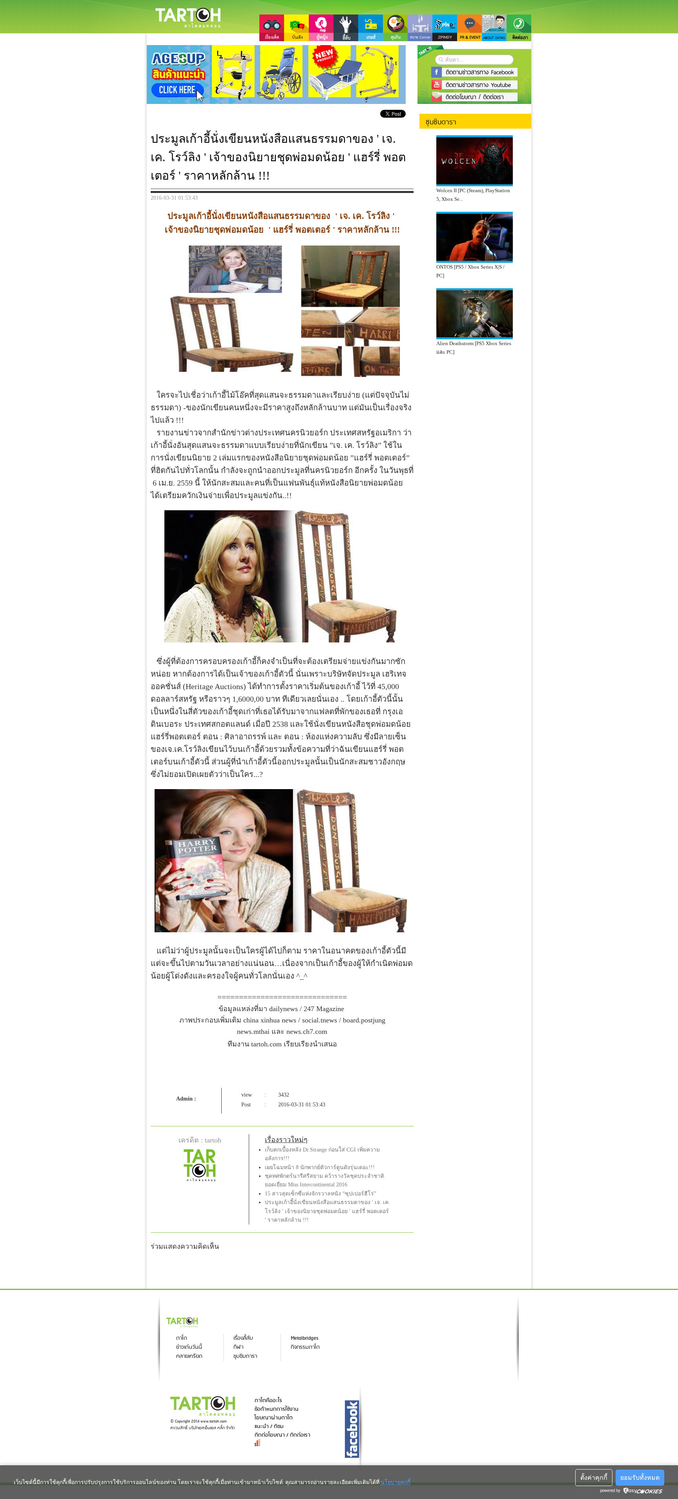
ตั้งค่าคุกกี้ (593, 1477)
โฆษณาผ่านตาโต (274, 1417)
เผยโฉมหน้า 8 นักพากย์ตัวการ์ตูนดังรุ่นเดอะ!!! (320, 1167)
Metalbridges (304, 1338)
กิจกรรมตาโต (305, 1347)
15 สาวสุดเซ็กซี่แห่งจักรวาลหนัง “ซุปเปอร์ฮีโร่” (320, 1194)
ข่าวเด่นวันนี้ (189, 1347)
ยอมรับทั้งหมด (640, 1477)
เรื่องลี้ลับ (243, 1338)
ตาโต (181, 1338)
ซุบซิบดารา (245, 1356)
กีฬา (238, 1347)
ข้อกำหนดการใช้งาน (277, 1409)
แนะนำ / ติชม (269, 1426)
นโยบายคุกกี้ (395, 1482)
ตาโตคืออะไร (268, 1400)
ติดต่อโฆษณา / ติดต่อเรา (282, 1435)
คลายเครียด (189, 1356)
